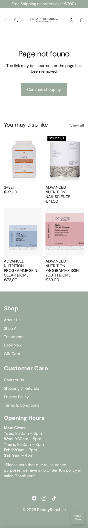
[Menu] (5, 20)
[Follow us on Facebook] (34, 498)
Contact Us (14, 380)
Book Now (77, 517)
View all (77, 125)
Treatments (14, 336)
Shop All (11, 328)
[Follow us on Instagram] (44, 498)
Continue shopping (44, 89)
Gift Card (12, 353)
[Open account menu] (71, 20)
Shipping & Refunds (21, 388)
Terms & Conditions (21, 405)
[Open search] (16, 20)
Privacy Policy (16, 396)
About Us (12, 319)
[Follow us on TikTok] (54, 498)
